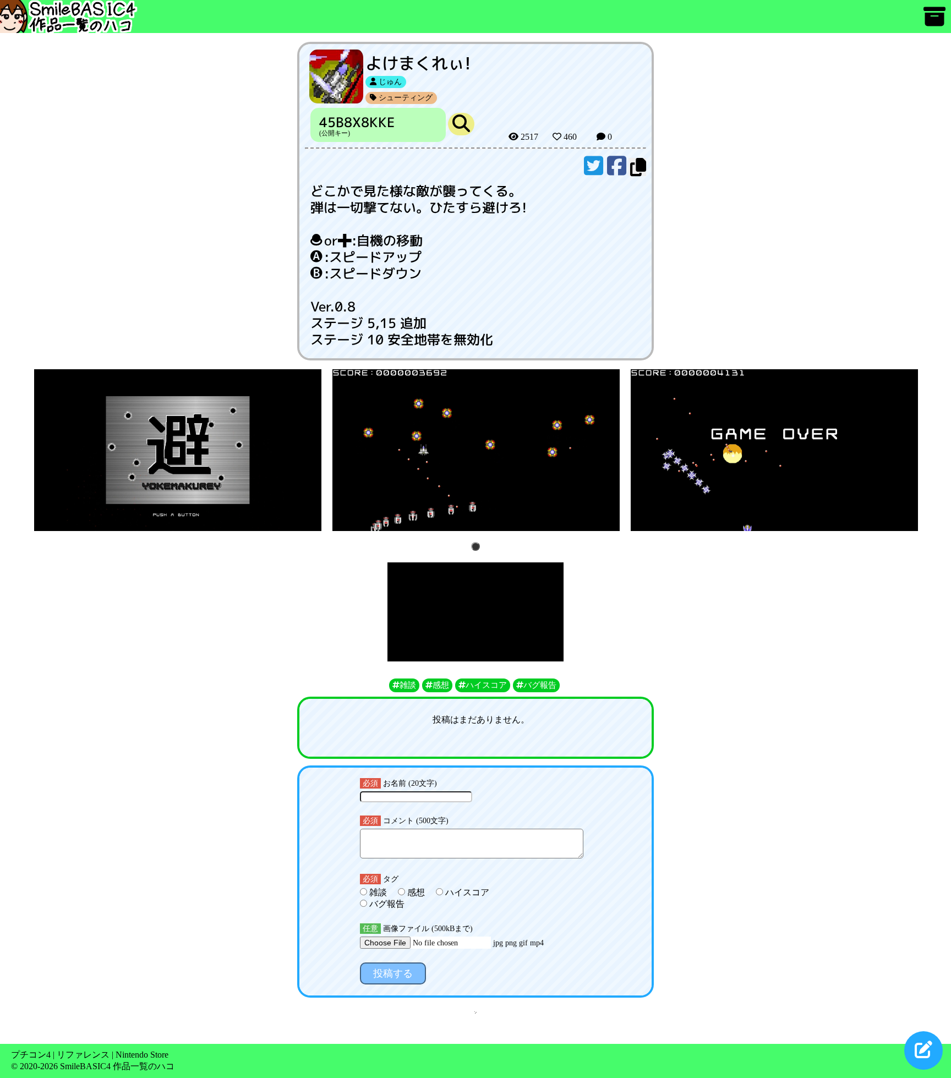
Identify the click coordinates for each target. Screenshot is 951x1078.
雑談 (378, 892)
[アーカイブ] (934, 21)
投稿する (393, 973)
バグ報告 (386, 904)
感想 (416, 892)
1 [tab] (477, 547)
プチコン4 (31, 1054)
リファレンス (83, 1054)
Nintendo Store (142, 1054)
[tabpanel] (177, 450)
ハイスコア (466, 892)
